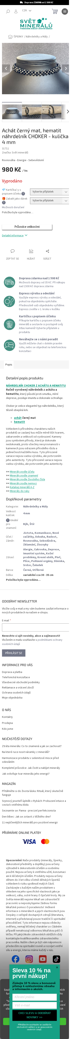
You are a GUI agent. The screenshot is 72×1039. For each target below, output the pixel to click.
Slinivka (59, 561)
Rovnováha (30, 541)
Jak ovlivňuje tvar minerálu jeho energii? (26, 774)
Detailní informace (13, 236)
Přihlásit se (13, 653)
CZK (25, 10)
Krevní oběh (45, 557)
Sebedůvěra (47, 541)
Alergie (27, 549)
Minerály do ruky (19, 491)
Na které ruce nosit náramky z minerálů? (26, 752)
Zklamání (29, 545)
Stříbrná (38, 570)
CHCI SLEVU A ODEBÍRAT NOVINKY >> (34, 1015)
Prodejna (7, 723)
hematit (19, 422)
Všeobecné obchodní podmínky (21, 682)
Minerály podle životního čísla (27, 479)
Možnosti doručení (13, 207)
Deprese (53, 549)
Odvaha (40, 537)
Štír (32, 524)
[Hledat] (8, 11)
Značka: (15, 153)
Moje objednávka (12, 698)
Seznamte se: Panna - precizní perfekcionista (29, 811)
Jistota (28, 533)
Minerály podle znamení (24, 476)
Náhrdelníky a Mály (35, 507)
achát (18, 418)
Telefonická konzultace (16, 677)
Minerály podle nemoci (23, 483)
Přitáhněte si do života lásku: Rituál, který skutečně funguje (32, 793)
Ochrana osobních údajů (16, 693)
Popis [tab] (8, 365)
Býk (25, 524)
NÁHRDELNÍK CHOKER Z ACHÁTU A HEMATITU (36, 386)
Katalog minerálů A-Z (22, 487)
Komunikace (43, 533)
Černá (27, 570)
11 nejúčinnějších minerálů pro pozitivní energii (30, 823)
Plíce (26, 561)
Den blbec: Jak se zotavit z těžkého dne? (26, 817)
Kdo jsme (7, 729)
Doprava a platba (12, 672)
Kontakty (7, 717)
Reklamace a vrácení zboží (18, 688)
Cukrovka (40, 549)
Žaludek (37, 565)
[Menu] (65, 11)
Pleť (57, 557)
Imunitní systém (33, 554)
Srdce (27, 565)
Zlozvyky (42, 545)
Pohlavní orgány (41, 561)
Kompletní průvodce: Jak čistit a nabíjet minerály (31, 768)
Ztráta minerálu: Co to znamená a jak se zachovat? (32, 746)
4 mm (26, 513)
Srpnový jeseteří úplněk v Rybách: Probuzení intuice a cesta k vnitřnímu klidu (34, 803)
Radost (51, 537)
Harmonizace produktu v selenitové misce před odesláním (30, 760)
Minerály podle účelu (22, 472)
